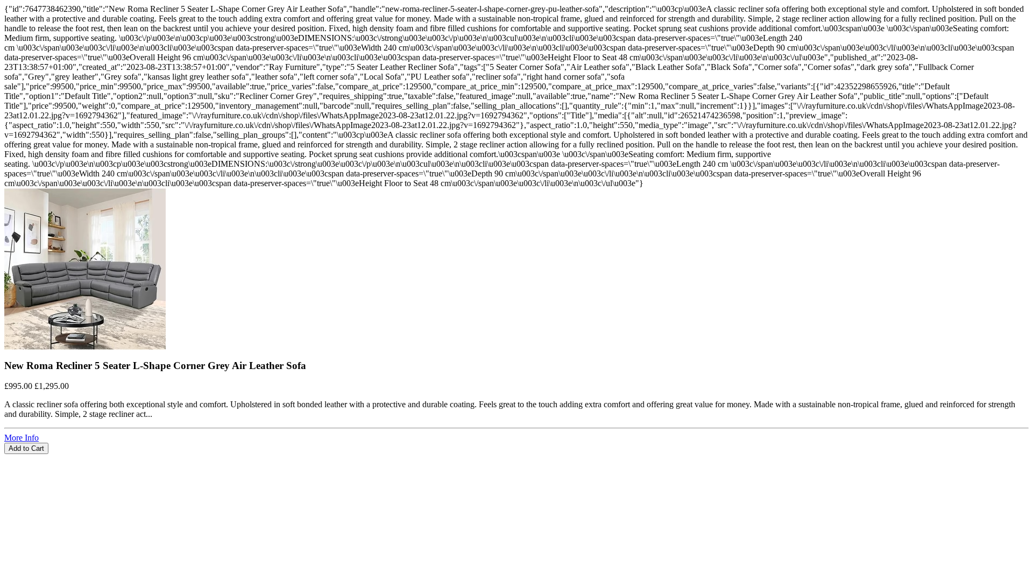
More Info (21, 437)
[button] (516, 459)
